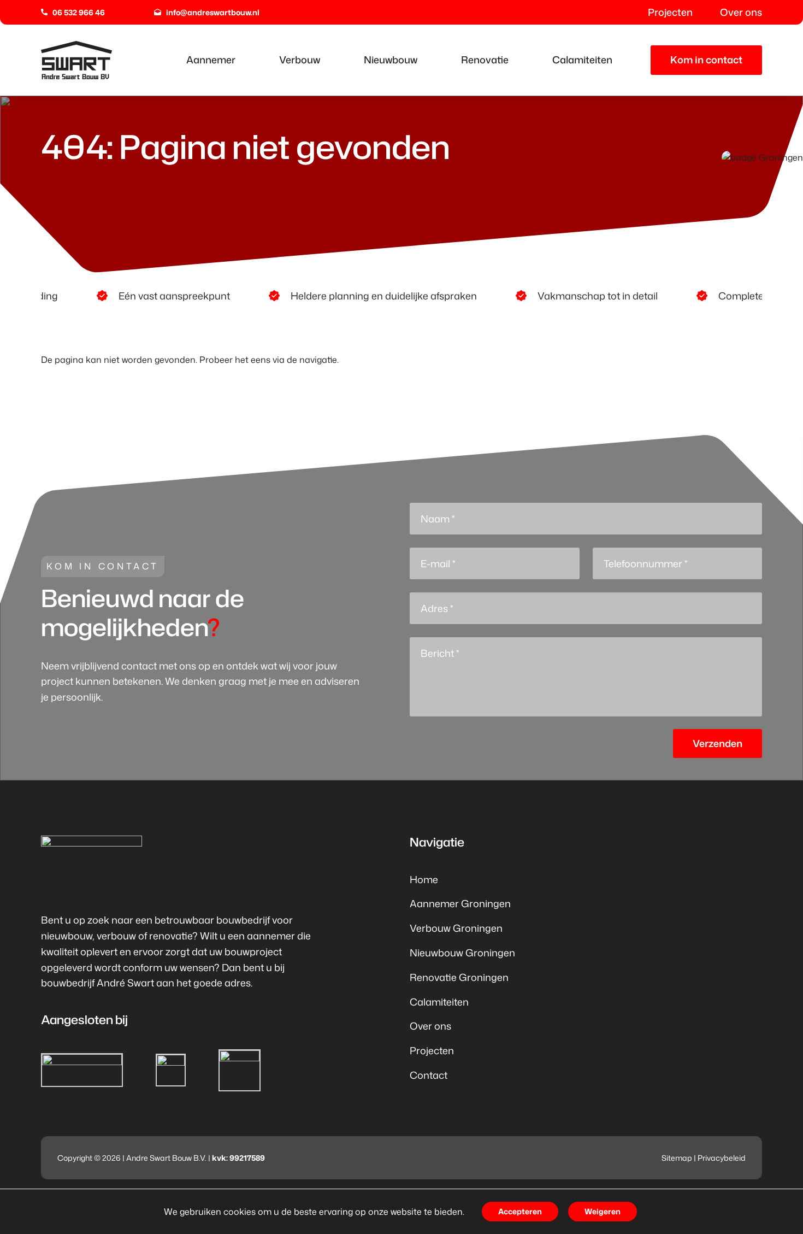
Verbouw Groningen (456, 928)
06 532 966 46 (78, 12)
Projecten (432, 1050)
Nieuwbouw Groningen (462, 952)
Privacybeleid (722, 1158)
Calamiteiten (439, 1002)
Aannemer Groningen (460, 903)
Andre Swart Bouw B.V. (166, 1158)
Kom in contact (706, 59)
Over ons (430, 1026)
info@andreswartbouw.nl (212, 12)
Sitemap (677, 1158)
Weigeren (602, 1211)
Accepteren (520, 1211)
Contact (428, 1075)
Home (424, 879)
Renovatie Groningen (459, 977)
